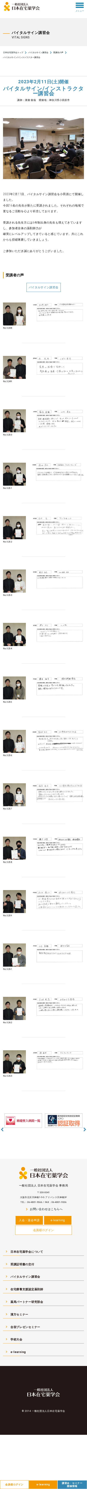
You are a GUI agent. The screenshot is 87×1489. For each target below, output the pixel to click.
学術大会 (13, 1339)
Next (85, 1129)
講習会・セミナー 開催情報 (72, 1484)
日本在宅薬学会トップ (13, 52)
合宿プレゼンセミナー (22, 1327)
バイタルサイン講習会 (38, 52)
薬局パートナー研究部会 (23, 1302)
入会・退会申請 (29, 1220)
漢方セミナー (16, 1314)
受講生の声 (58, 52)
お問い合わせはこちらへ (43, 1209)
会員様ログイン (43, 1230)
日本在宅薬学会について (23, 1251)
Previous (2, 1129)
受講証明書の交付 (19, 1264)
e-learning (58, 1220)
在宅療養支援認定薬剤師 (23, 1289)
